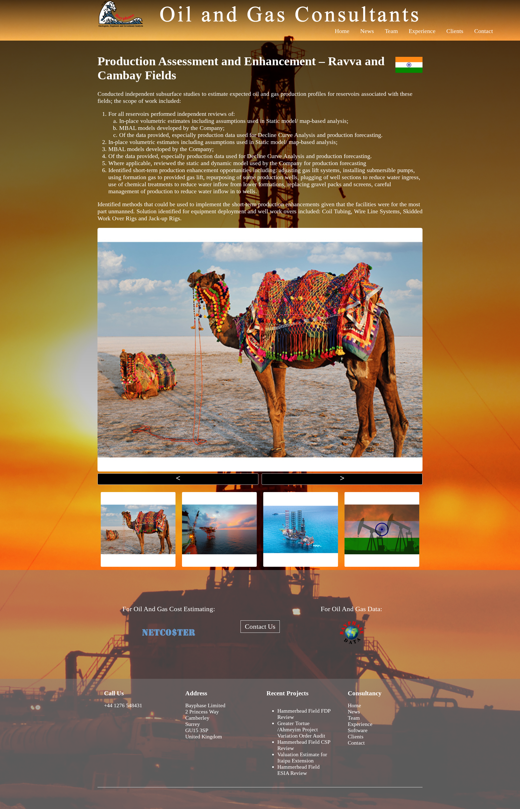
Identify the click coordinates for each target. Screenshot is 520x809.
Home (342, 31)
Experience (422, 31)
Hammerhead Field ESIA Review (298, 770)
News (367, 31)
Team (391, 31)
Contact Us (260, 626)
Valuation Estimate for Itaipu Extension (302, 757)
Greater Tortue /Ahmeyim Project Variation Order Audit (301, 729)
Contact (483, 31)
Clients (454, 31)
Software (358, 730)
